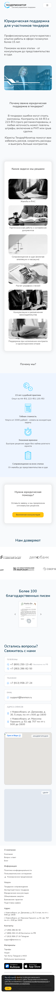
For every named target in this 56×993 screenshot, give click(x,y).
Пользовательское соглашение (18, 874)
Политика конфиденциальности (18, 870)
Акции (7, 953)
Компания (8, 854)
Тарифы (7, 949)
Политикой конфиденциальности (35, 981)
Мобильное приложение (14, 959)
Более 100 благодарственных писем (28, 593)
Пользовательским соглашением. (17, 984)
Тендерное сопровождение (16, 887)
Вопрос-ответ (10, 857)
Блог (6, 861)
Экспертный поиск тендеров (16, 890)
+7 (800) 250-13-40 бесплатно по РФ (20, 933)
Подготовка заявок (12, 903)
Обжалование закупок (14, 896)
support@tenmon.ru (12, 940)
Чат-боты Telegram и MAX (15, 956)
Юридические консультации (16, 893)
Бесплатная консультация (28, 514)
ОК (8, 988)
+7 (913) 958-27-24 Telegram (16, 936)
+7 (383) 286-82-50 (12, 930)
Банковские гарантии (13, 900)
